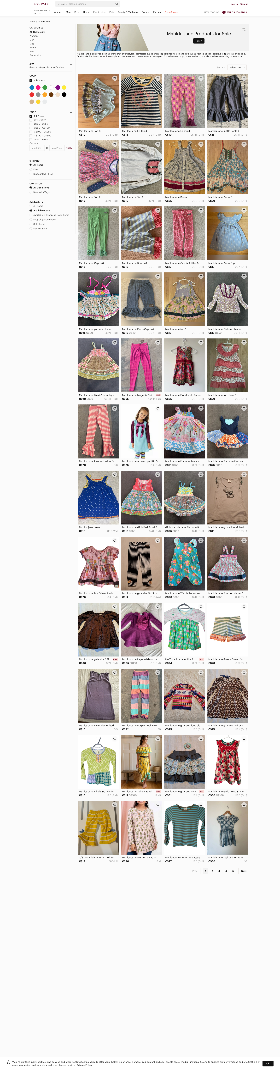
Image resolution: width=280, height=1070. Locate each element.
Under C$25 (40, 120)
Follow (198, 40)
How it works (212, 12)
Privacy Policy (84, 1065)
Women (58, 12)
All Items (38, 164)
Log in (234, 4)
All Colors (39, 80)
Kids (76, 12)
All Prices (39, 116)
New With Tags (41, 192)
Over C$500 (41, 139)
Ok (267, 1063)
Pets (111, 12)
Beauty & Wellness (128, 12)
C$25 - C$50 (41, 123)
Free (35, 169)
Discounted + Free (43, 173)
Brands (145, 12)
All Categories (37, 32)
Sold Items (39, 224)
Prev (195, 871)
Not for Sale (40, 228)
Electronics (99, 12)
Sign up (244, 4)
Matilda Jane (44, 21)
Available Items (41, 210)
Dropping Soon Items (45, 219)
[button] (62, 4)
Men (68, 12)
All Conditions (41, 187)
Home (86, 12)
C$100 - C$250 (42, 131)
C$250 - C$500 (42, 135)
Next (243, 871)
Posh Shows (171, 12)
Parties (157, 12)
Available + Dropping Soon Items (51, 215)
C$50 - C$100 (42, 127)
